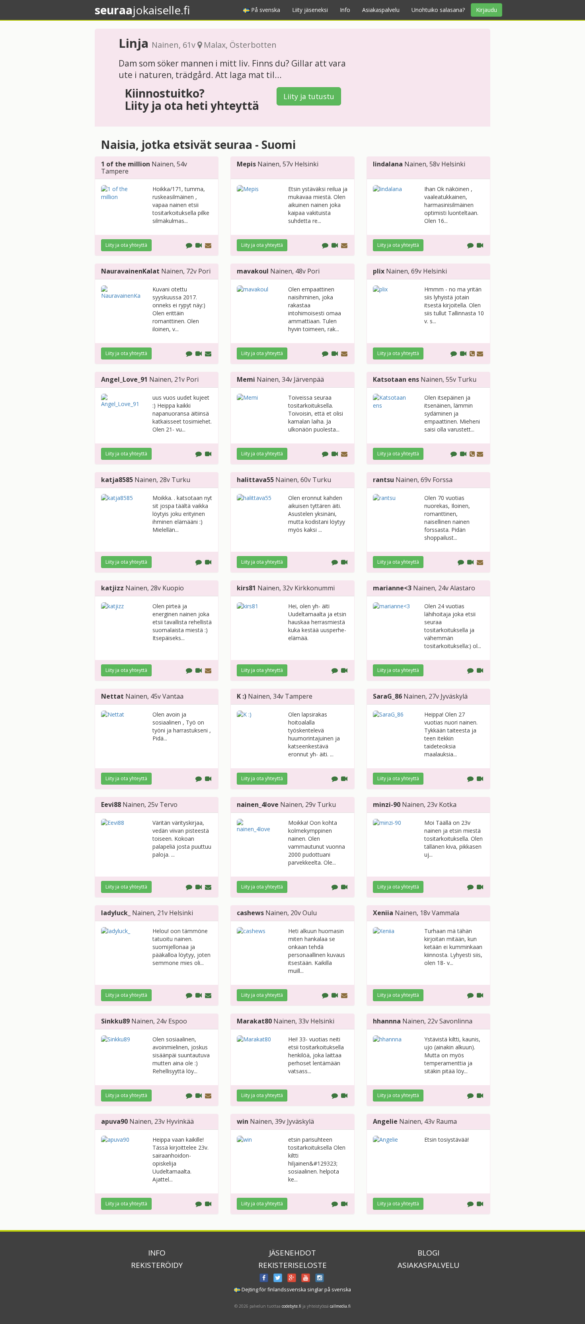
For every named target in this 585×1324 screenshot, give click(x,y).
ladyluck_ (116, 912)
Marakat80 (254, 1021)
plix (378, 271)
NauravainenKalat (130, 271)
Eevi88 (111, 804)
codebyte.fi (291, 1306)
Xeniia (383, 912)
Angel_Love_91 (124, 379)
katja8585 (117, 479)
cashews (250, 912)
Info (345, 10)
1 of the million (125, 164)
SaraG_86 (387, 696)
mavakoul (253, 271)
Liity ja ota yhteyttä (126, 245)
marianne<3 (392, 588)
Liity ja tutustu (308, 96)
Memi (246, 379)
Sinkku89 (115, 1021)
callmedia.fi (340, 1306)
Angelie (385, 1121)
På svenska (265, 10)
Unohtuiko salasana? (438, 10)
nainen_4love (258, 804)
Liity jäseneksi (310, 10)
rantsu (383, 479)
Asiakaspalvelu (381, 10)
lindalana (388, 164)
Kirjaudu (486, 10)
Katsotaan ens (396, 379)
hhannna (387, 1021)
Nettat (112, 696)
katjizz (112, 588)
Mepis (246, 164)
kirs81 (246, 588)
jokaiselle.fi (142, 10)
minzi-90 (386, 804)
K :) (241, 696)
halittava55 (255, 479)
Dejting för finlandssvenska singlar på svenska (295, 1289)
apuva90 (114, 1121)
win (242, 1121)
